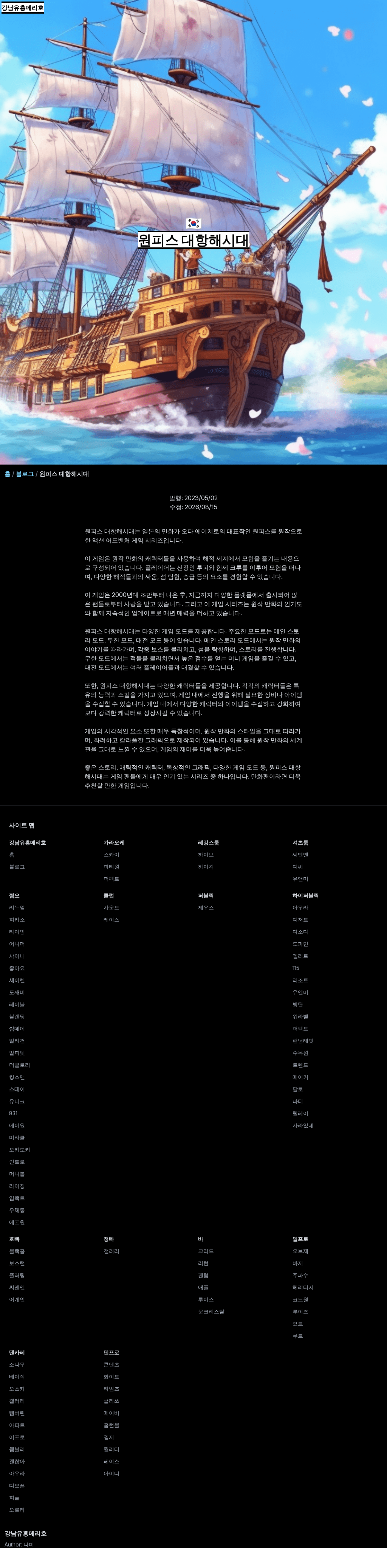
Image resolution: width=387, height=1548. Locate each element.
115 (296, 968)
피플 (14, 1497)
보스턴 (17, 1263)
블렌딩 (17, 1016)
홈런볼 (111, 1425)
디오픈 (17, 1485)
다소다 (300, 931)
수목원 (300, 1052)
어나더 (17, 943)
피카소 (17, 919)
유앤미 (300, 878)
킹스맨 (17, 1077)
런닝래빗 (303, 1040)
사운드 (111, 907)
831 (13, 1113)
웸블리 (17, 1449)
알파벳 (17, 1052)
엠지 (109, 1437)
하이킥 (206, 866)
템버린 (17, 1413)
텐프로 (111, 1352)
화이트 (111, 1376)
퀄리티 (111, 1449)
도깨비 (17, 992)
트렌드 (300, 1065)
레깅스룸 (208, 842)
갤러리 (111, 1251)
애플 (203, 1287)
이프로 (17, 1437)
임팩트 (17, 1198)
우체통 (17, 1210)
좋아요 (17, 968)
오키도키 (19, 1149)
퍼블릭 (206, 895)
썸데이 (17, 1028)
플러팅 (17, 1275)
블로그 (25, 473)
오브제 (300, 1251)
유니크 (17, 1101)
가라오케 (114, 842)
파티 (298, 1101)
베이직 (17, 1376)
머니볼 (17, 1173)
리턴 (203, 1263)
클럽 (109, 895)
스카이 (111, 854)
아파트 (17, 1425)
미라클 (17, 1137)
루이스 (206, 1299)
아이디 (111, 1473)
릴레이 (300, 1113)
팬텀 (203, 1275)
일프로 (300, 1239)
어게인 (17, 1299)
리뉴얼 (17, 907)
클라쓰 (111, 1400)
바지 (298, 1263)
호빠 (14, 1239)
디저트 (300, 919)
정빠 (109, 1239)
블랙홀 (17, 1251)
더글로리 (19, 1065)
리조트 (300, 980)
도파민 (300, 943)
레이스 (111, 919)
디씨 (298, 866)
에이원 (17, 1125)
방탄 (298, 1004)
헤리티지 (303, 1287)
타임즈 (111, 1388)
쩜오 (14, 895)
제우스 (206, 907)
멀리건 (17, 1040)
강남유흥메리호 (23, 7)
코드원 (300, 1299)
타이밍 (17, 931)
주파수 (300, 1275)
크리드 (206, 1251)
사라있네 (303, 1125)
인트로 (17, 1161)
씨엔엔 (300, 854)
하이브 (206, 854)
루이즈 (300, 1311)
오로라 (17, 1509)
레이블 (17, 1004)
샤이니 (17, 956)
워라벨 (300, 1016)
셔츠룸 (300, 842)
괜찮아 (17, 1461)
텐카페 (17, 1352)
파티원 (111, 866)
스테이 (17, 1089)
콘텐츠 (111, 1364)
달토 (298, 1089)
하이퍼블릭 (306, 895)
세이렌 (17, 980)
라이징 (17, 1186)
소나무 (17, 1364)
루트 (298, 1335)
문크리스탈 (211, 1311)
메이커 (300, 1077)
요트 (298, 1323)
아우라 (300, 907)
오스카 (17, 1388)
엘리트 (300, 956)
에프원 (17, 1222)
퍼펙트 (111, 878)
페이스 (111, 1461)
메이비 (111, 1413)
